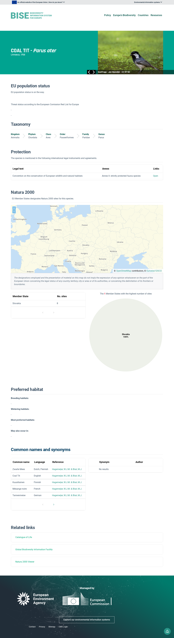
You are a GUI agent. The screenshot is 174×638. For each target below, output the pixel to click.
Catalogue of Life (23, 537)
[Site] (35, 15)
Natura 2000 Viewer (24, 561)
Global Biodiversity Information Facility (34, 549)
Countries (143, 15)
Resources (156, 15)
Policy (107, 15)
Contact (32, 627)
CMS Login (63, 627)
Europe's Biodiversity (124, 15)
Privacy (42, 627)
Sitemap (51, 627)
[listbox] (38, 2)
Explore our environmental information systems (86, 619)
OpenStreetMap (123, 271)
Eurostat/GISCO (154, 271)
